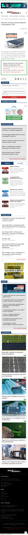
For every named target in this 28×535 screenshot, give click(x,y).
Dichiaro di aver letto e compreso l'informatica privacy (14, 92)
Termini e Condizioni (16, 529)
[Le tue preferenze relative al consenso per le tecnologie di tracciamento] (25, 532)
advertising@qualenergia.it (9, 506)
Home (2, 19)
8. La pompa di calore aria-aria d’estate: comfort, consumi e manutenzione (14, 300)
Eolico (2, 498)
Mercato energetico (5, 496)
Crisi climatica (3, 499)
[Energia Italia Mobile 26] (14, 113)
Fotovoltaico (4, 16)
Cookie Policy (9, 534)
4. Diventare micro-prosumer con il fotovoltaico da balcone (12, 319)
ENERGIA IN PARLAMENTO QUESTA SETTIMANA (17, 201)
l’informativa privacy (17, 93)
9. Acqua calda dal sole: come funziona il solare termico (14, 296)
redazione (14, 525)
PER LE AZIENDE (5, 503)
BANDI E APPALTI (15, 166)
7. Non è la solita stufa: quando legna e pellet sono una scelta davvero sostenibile (13, 305)
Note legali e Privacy (17, 527)
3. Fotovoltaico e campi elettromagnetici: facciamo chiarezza (13, 323)
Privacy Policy (3, 534)
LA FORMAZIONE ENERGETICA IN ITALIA (16, 178)
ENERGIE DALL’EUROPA (16, 189)
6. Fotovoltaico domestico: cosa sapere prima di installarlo (13, 310)
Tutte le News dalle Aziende (17, 159)
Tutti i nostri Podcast (20, 328)
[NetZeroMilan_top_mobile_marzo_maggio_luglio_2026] (14, 5)
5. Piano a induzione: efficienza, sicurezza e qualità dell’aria (11, 315)
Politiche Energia (13, 16)
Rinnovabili (22, 16)
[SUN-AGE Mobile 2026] (14, 40)
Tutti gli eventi (21, 259)
